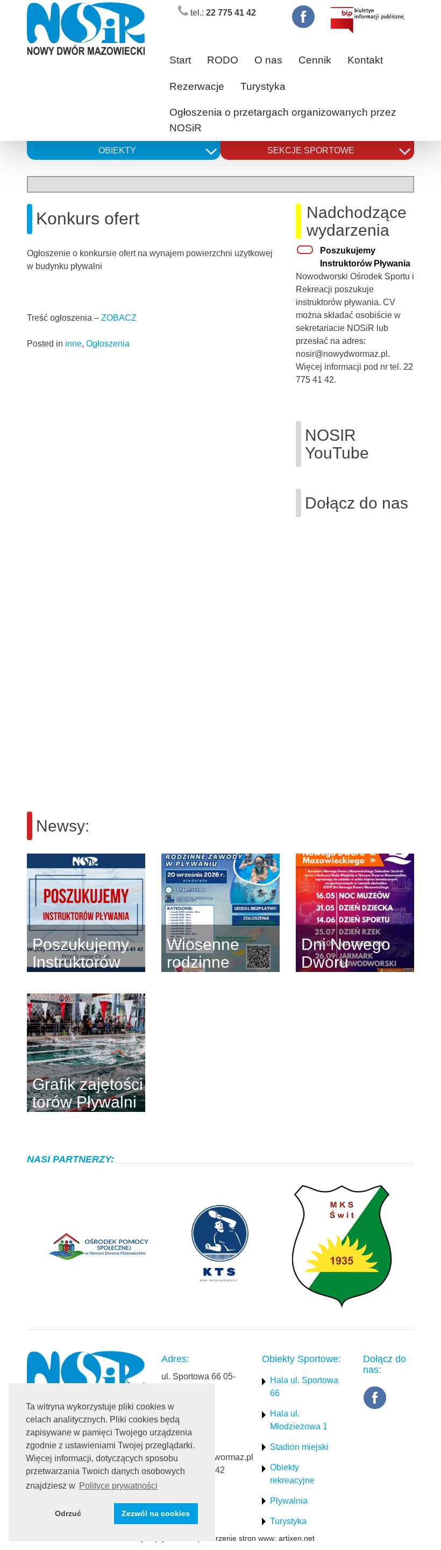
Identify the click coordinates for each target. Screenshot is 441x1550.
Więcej (161, 913)
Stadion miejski (299, 1447)
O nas (268, 60)
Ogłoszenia (108, 343)
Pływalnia (289, 1500)
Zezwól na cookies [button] (156, 1513)
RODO (222, 60)
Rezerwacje (196, 86)
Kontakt (365, 60)
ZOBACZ (119, 317)
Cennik (314, 60)
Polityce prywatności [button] (118, 1485)
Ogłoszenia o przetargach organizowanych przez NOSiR (282, 120)
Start (180, 60)
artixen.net (297, 1538)
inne (73, 343)
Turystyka (263, 86)
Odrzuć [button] (68, 1513)
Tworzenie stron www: (239, 1538)
